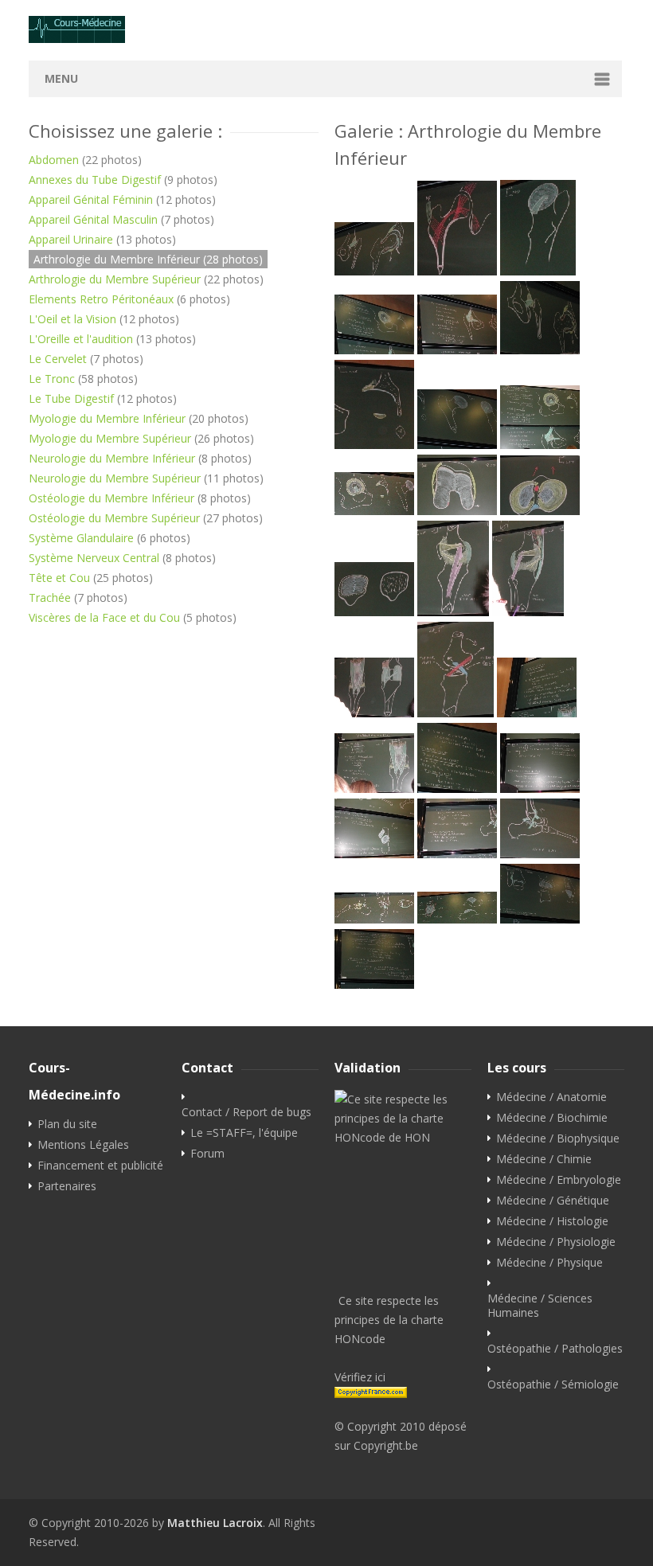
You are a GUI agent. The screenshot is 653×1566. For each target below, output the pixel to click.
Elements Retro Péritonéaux (101, 299)
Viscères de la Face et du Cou (104, 617)
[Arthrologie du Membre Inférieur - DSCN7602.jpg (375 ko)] (538, 271)
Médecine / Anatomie (551, 1097)
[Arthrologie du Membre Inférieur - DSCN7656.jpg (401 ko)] (540, 919)
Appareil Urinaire (71, 239)
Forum (207, 1153)
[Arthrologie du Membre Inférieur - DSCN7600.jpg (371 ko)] (374, 271)
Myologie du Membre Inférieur (107, 418)
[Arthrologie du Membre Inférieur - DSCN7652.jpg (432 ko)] (457, 853)
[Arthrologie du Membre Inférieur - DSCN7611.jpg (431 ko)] (540, 510)
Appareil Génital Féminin (91, 199)
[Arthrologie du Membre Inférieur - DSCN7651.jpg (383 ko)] (374, 853)
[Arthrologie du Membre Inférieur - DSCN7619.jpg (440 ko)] (374, 788)
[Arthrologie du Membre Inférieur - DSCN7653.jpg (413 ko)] (540, 853)
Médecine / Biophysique (558, 1138)
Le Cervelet (58, 358)
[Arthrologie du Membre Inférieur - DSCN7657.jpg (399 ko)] (374, 984)
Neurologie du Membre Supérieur (115, 478)
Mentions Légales (83, 1145)
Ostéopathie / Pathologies (555, 1348)
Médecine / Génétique (552, 1200)
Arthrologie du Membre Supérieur (115, 279)
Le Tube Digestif (71, 398)
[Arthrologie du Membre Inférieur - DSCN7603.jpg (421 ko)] (374, 349)
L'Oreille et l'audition (81, 338)
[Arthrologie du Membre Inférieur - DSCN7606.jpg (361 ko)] (374, 444)
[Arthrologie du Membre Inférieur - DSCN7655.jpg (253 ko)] (457, 919)
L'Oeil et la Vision (72, 318)
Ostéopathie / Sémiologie (553, 1384)
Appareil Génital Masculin (93, 219)
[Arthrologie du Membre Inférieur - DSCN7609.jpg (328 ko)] (374, 510)
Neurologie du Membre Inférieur (112, 458)
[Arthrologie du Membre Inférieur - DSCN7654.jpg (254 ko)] (374, 919)
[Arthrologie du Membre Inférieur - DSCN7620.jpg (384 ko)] (457, 788)
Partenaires (66, 1186)
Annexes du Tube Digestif (95, 179)
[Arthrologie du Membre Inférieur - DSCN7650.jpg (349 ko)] (540, 788)
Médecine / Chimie (544, 1159)
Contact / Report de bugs (246, 1112)
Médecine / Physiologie (556, 1242)
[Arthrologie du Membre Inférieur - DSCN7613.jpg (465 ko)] (453, 611)
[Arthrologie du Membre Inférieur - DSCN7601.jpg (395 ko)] (457, 271)
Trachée (50, 597)
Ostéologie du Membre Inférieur (111, 498)
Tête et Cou (59, 577)
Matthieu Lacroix (215, 1522)
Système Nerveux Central (94, 557)
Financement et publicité (100, 1165)
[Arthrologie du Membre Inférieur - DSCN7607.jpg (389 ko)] (457, 444)
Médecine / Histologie (552, 1221)
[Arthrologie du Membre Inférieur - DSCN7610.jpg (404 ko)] (457, 510)
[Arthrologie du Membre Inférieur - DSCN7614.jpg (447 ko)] (528, 611)
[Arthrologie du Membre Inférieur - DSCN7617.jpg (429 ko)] (537, 713)
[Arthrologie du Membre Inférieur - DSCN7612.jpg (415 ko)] (374, 611)
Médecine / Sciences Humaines (539, 1305)
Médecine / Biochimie (552, 1118)
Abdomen (54, 159)
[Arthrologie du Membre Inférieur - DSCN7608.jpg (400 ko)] (540, 444)
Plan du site (67, 1124)
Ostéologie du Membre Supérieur (114, 517)
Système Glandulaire (81, 537)
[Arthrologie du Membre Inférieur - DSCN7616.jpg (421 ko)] (455, 713)
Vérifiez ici (359, 1376)
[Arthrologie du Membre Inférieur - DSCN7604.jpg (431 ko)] (457, 349)
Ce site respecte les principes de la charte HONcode (389, 1319)
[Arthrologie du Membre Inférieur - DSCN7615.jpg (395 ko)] (374, 713)
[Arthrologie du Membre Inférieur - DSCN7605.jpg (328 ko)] (540, 349)
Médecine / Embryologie (558, 1180)
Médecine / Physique (549, 1263)
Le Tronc (52, 378)
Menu (61, 78)
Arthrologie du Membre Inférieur (116, 259)
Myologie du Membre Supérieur (110, 438)
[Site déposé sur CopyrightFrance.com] (402, 1392)
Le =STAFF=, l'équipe (244, 1133)
